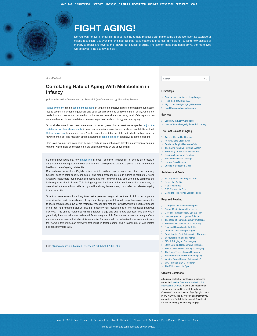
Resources (182, 4)
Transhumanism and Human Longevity (183, 255)
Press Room (167, 4)
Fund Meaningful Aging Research (181, 108)
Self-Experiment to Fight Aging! (180, 237)
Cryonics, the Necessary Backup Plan (183, 212)
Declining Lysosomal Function (179, 155)
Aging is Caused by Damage (179, 137)
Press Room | (169, 320)
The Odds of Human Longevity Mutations (185, 220)
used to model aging (83, 108)
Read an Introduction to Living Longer (183, 97)
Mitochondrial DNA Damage (178, 158)
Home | (60, 320)
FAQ (70, 4)
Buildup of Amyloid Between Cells (181, 144)
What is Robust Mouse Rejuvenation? (183, 259)
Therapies (124, 4)
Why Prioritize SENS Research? (180, 262)
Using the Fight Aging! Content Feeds (183, 193)
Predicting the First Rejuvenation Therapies (185, 234)
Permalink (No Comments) (99, 99)
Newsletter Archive (174, 182)
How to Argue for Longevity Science (182, 216)
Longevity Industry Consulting (179, 120)
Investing (111, 4)
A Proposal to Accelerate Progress (181, 205)
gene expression (110, 137)
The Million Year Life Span (177, 266)
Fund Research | (83, 320)
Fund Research (83, 4)
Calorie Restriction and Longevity (181, 209)
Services (98, 4)
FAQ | (69, 320)
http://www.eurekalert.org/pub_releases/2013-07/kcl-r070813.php (86, 246)
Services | (100, 320)
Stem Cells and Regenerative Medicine (184, 245)
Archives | (155, 320)
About (194, 4)
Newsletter (139, 4)
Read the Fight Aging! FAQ (178, 101)
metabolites (86, 159)
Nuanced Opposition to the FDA (180, 227)
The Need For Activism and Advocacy (183, 223)
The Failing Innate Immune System (182, 151)
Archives (153, 4)
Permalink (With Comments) (64, 99)
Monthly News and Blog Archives (181, 178)
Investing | (112, 320)
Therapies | (126, 320)
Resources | (185, 320)
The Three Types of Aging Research (182, 252)
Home (63, 4)
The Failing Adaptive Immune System (183, 148)
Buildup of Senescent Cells (178, 165)
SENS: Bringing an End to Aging (180, 241)
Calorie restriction (55, 133)
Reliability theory (55, 108)
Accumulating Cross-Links (178, 140)
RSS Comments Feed (175, 189)
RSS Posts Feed (173, 185)
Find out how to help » (104, 48)
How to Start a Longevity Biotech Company (186, 124)
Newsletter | (141, 320)
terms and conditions (124, 326)
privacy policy (147, 326)
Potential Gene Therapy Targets (180, 230)
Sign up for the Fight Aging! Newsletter (183, 104)
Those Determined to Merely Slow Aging (184, 248)
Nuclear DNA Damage (176, 162)
